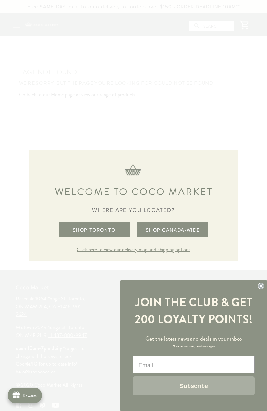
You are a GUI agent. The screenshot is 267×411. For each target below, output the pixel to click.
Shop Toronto (94, 229)
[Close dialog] (261, 286)
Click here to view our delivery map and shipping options (133, 249)
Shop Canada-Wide (173, 229)
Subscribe (194, 386)
